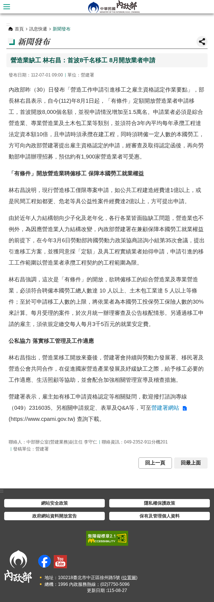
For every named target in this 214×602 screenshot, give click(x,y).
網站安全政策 (54, 503)
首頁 (19, 29)
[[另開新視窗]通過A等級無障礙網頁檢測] (107, 538)
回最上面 (191, 463)
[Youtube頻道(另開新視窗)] (60, 561)
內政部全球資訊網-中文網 (113, 6)
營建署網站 (166, 408)
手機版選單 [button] (6, 6)
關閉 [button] (202, 41)
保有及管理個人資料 (160, 516)
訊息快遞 (38, 29)
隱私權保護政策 (159, 503)
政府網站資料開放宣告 (54, 516)
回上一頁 (155, 463)
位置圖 (129, 577)
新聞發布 (61, 29)
